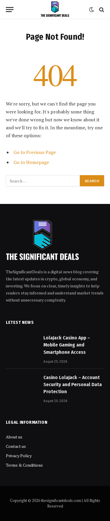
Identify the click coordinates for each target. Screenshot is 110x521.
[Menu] (9, 9)
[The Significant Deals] (55, 9)
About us (14, 437)
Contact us (16, 446)
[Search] (101, 9)
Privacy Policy (19, 455)
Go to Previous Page (34, 152)
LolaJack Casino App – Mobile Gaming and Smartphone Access (66, 345)
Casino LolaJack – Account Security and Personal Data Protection (72, 384)
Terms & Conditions (24, 465)
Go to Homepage (31, 162)
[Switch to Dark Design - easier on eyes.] (91, 9)
